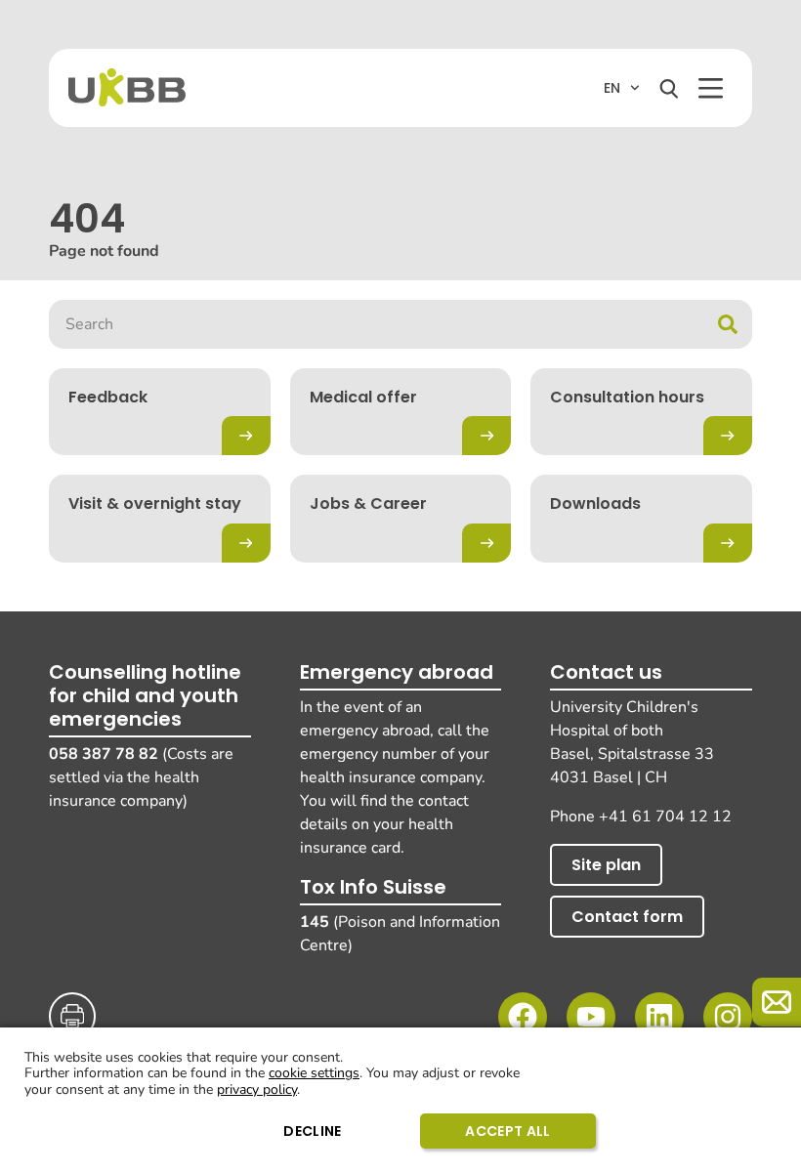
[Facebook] (522, 1016)
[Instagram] (727, 1016)
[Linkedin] (659, 1016)
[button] (711, 88)
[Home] (127, 87)
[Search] (669, 89)
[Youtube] (591, 1016)
